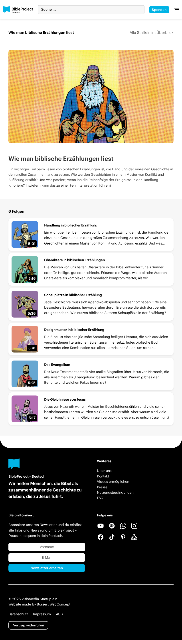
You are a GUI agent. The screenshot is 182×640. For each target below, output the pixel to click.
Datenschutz (18, 614)
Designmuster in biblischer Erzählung (74, 330)
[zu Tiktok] (111, 537)
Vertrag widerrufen (28, 625)
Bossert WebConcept (53, 604)
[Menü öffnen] (176, 9)
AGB (59, 614)
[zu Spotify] (111, 525)
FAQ (100, 498)
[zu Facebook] (100, 537)
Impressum (42, 614)
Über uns (104, 471)
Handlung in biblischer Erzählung (70, 225)
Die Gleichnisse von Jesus (65, 399)
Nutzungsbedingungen (115, 492)
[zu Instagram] (134, 525)
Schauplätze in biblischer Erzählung (73, 295)
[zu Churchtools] (134, 537)
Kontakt (103, 476)
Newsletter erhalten (47, 568)
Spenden (159, 10)
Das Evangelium (57, 365)
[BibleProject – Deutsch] (18, 9)
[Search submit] (141, 10)
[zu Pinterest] (123, 537)
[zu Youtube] (100, 525)
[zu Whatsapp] (123, 525)
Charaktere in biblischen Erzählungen (74, 260)
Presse (102, 487)
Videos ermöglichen (113, 481)
